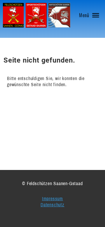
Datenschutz (52, 204)
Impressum (52, 198)
